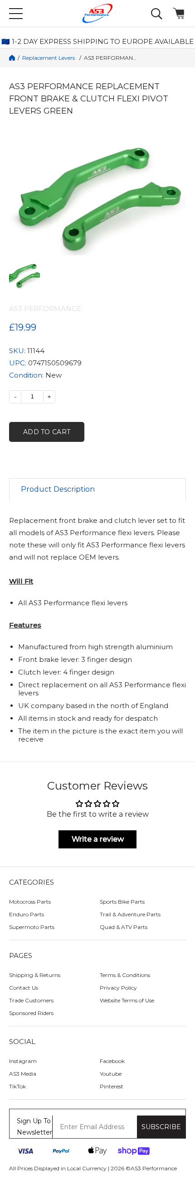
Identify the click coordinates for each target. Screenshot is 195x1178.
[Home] (12, 58)
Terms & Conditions (125, 975)
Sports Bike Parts (122, 901)
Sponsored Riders (31, 1013)
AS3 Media (22, 1073)
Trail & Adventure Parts (130, 914)
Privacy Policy (118, 987)
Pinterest (111, 1086)
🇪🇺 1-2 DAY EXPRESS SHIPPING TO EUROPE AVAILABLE (97, 42)
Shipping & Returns (34, 975)
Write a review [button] (98, 839)
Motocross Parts (30, 901)
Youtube (111, 1073)
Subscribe (161, 1127)
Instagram (23, 1061)
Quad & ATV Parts (123, 927)
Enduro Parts (26, 914)
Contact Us (23, 987)
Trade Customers (31, 1000)
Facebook (112, 1061)
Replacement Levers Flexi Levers (49, 58)
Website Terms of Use (127, 1000)
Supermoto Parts (31, 927)
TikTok (17, 1086)
